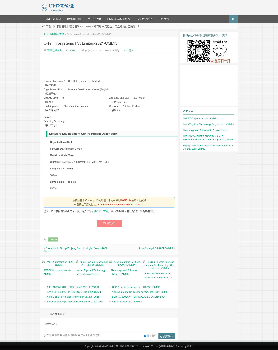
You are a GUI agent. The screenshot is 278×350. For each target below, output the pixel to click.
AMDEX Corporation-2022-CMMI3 (200, 118)
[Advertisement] (156, 7)
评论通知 (151, 335)
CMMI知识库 (74, 19)
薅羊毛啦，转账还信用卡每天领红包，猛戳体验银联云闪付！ (81, 26)
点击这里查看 (101, 211)
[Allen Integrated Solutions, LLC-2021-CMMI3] (126, 263)
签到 (97, 335)
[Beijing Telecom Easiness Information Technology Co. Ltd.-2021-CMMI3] (159, 264)
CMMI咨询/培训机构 (118, 19)
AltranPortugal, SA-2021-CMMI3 (156, 248)
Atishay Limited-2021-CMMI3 (127, 301)
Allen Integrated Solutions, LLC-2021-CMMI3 (205, 130)
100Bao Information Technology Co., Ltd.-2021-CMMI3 (140, 291)
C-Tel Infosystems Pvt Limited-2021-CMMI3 (80, 43)
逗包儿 (190, 346)
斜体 (89, 335)
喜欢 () (111, 223)
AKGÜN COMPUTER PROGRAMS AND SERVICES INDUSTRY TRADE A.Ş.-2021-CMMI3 (208, 138)
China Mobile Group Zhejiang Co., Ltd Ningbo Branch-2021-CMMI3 (76, 249)
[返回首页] (45, 34)
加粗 (64, 335)
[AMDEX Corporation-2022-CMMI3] (59, 263)
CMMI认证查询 (52, 19)
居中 (82, 335)
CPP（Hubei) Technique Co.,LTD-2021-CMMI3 (136, 287)
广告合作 (163, 19)
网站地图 (124, 346)
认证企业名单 (144, 19)
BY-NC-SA (126, 200)
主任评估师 (94, 19)
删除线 (73, 335)
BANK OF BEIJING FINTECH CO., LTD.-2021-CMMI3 (74, 291)
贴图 (56, 335)
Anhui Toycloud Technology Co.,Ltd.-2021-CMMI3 (208, 124)
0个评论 (130, 50)
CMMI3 (53, 239)
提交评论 (168, 336)
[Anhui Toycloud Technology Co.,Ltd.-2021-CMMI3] (92, 263)
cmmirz (71, 50)
